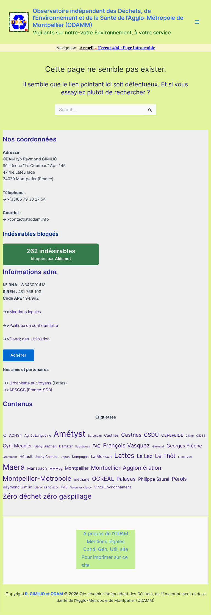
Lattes (124, 455)
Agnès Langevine (37, 435)
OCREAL (103, 478)
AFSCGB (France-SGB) (30, 389)
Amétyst (69, 434)
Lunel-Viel (185, 457)
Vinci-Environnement (112, 487)
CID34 (200, 436)
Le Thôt (165, 455)
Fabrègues (82, 446)
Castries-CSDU (140, 435)
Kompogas (80, 457)
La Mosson (101, 456)
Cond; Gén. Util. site (105, 549)
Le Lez (144, 456)
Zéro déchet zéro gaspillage (47, 496)
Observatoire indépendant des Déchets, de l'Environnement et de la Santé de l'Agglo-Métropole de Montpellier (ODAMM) (108, 18)
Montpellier (76, 468)
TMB (64, 487)
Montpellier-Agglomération (126, 467)
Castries (111, 435)
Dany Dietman (45, 446)
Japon (65, 457)
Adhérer (18, 355)
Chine (190, 436)
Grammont (10, 457)
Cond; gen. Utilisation (29, 339)
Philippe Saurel (153, 479)
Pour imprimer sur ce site (105, 561)
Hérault (26, 456)
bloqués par (56, 252)
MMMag (55, 468)
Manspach (37, 468)
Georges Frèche (184, 446)
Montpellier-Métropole (37, 478)
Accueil (87, 47)
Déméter (66, 446)
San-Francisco (46, 487)
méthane (82, 479)
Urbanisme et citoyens (30, 383)
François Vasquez (126, 445)
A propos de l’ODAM (105, 533)
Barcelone (95, 436)
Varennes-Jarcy (81, 487)
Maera (14, 467)
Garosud (158, 446)
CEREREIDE (172, 435)
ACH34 (15, 435)
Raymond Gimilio (17, 487)
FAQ (97, 446)
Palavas (126, 479)
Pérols (179, 479)
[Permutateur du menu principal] (197, 22)
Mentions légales (25, 311)
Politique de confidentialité (33, 325)
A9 (5, 436)
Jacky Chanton (47, 457)
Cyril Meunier (17, 446)
